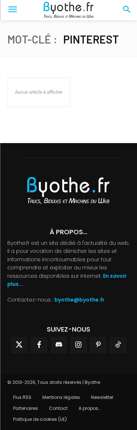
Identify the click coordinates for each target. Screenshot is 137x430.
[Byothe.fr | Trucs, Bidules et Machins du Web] (68, 10)
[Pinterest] (98, 345)
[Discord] (59, 345)
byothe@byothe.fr (79, 299)
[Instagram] (79, 345)
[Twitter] (19, 345)
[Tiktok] (118, 345)
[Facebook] (39, 345)
